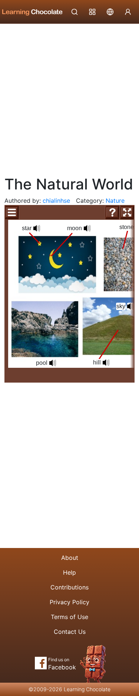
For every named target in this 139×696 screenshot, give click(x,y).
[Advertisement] (69, 97)
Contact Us (70, 631)
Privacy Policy (69, 602)
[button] (130, 306)
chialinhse (56, 200)
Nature (115, 200)
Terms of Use (69, 617)
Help (69, 572)
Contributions (69, 587)
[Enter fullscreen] (127, 212)
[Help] (112, 212)
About (69, 557)
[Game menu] (11, 212)
